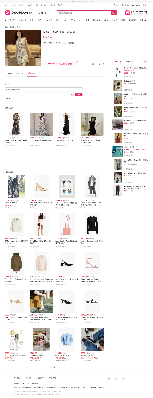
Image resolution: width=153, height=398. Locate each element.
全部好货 (22, 20)
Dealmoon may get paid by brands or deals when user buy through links (37, 394)
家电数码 (132, 20)
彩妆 (39, 20)
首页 (6, 5)
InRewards (92, 387)
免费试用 (29, 5)
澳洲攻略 (43, 5)
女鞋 (65, 20)
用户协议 (26, 383)
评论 (78, 94)
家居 (123, 20)
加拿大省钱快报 (39, 387)
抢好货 (21, 5)
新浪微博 (109, 379)
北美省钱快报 (26, 387)
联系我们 (126, 5)
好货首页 (11, 20)
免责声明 (40, 377)
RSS (123, 379)
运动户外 (97, 20)
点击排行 (13, 5)
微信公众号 (116, 379)
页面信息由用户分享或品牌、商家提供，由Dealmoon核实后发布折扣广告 (37, 391)
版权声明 (52, 377)
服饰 (58, 20)
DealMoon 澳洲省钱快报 (18, 12)
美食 (106, 20)
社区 (36, 5)
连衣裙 (71, 43)
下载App (137, 5)
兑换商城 (52, 5)
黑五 (83, 387)
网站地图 (17, 383)
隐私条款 (35, 383)
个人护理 (48, 20)
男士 (88, 20)
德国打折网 (75, 387)
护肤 (32, 20)
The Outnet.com (61, 43)
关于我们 (17, 377)
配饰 (73, 20)
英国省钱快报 (52, 387)
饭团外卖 (102, 387)
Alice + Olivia (48, 43)
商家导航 (61, 5)
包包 (80, 20)
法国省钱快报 (64, 387)
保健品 (114, 20)
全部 (145, 61)
